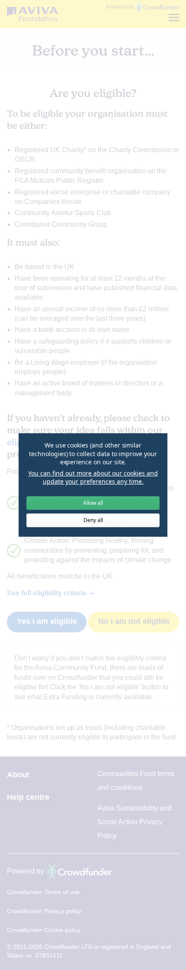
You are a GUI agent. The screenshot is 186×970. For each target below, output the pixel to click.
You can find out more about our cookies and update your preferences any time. (93, 477)
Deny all (93, 520)
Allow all (93, 503)
